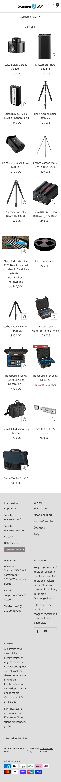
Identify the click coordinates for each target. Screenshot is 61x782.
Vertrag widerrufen (15, 549)
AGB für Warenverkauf (12, 517)
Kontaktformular (43, 521)
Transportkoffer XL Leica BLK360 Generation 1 (16, 380)
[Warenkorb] (55, 6)
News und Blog (43, 514)
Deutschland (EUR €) (16, 738)
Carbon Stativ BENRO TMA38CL (15, 328)
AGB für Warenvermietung (14, 528)
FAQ (36, 534)
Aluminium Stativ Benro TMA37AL (16, 214)
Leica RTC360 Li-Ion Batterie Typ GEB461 (45, 214)
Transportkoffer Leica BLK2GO (45, 377)
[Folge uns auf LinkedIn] (53, 631)
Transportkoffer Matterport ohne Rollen (45, 328)
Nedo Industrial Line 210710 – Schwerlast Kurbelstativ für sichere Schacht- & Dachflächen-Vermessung (15, 271)
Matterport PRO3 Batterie (45, 66)
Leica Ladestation (45, 261)
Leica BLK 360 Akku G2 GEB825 (15, 165)
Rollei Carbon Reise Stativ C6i (45, 116)
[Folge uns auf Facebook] (38, 631)
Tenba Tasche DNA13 (16, 478)
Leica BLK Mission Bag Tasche (16, 431)
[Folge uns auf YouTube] (45, 631)
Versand (9, 536)
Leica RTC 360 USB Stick (45, 431)
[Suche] (12, 6)
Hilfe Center (41, 508)
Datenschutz (11, 543)
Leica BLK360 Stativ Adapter (15, 66)
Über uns (39, 527)
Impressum (10, 508)
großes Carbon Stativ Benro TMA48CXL (45, 165)
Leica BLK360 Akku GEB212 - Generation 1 (15, 116)
